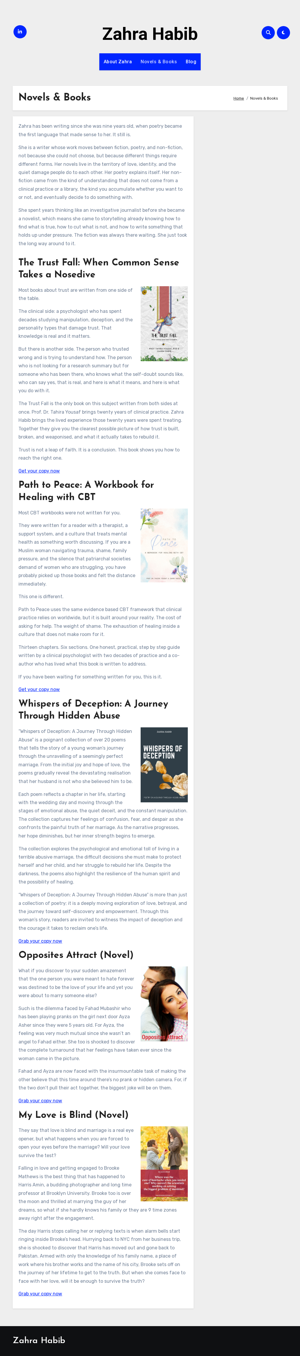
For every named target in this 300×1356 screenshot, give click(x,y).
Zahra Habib (150, 33)
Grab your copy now (40, 941)
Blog (191, 61)
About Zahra (118, 61)
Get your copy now (39, 471)
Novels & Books (159, 61)
